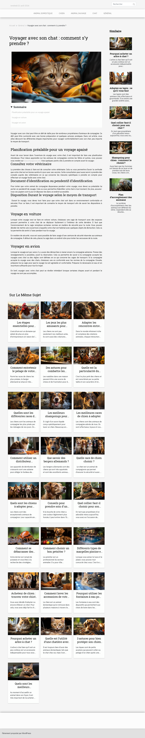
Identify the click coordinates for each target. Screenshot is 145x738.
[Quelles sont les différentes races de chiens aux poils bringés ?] (23, 400)
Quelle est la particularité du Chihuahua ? (89, 371)
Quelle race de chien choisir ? (89, 459)
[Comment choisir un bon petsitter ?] (56, 536)
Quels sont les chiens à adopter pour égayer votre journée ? (23, 508)
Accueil (12, 25)
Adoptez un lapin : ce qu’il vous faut (121, 89)
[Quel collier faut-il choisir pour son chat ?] (121, 112)
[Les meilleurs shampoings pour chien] (56, 400)
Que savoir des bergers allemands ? (56, 459)
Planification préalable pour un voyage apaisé (31, 112)
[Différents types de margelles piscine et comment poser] (89, 536)
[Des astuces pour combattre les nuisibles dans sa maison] (56, 355)
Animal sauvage (78, 13)
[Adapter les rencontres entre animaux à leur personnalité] (89, 310)
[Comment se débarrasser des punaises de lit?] (23, 536)
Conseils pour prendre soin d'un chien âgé (56, 506)
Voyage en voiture (19, 117)
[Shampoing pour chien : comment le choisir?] (121, 147)
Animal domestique (43, 13)
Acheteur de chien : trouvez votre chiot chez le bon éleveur (23, 597)
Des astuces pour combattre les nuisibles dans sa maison (56, 372)
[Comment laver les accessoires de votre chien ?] (56, 581)
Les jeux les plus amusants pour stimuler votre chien (56, 326)
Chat (95, 13)
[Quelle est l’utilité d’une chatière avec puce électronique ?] (56, 626)
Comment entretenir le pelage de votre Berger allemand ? (23, 371)
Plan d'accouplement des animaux (121, 197)
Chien (62, 13)
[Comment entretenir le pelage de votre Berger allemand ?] (23, 355)
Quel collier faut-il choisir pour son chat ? (121, 125)
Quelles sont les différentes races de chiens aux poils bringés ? (23, 418)
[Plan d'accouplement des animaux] (121, 184)
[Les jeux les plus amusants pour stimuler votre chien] (56, 310)
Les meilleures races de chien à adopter (89, 414)
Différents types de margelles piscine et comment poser (89, 552)
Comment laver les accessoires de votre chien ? (56, 597)
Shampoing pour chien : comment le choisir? (121, 160)
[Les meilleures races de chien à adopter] (89, 400)
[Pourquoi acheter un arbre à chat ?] (121, 43)
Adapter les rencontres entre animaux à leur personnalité (89, 327)
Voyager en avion (19, 123)
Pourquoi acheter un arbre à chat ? (121, 55)
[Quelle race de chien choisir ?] (89, 445)
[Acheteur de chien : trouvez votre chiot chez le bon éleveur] (23, 581)
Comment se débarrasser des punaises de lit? (23, 552)
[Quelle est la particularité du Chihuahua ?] (89, 355)
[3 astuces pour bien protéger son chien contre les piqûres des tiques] (89, 626)
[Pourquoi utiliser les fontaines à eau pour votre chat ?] (89, 581)
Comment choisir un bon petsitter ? (56, 550)
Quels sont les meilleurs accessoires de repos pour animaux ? (23, 688)
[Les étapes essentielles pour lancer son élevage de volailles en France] (23, 310)
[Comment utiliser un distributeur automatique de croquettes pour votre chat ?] (23, 445)
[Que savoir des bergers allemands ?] (56, 445)
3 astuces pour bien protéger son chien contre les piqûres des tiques (89, 643)
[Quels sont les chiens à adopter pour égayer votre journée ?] (23, 491)
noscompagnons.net (32, 161)
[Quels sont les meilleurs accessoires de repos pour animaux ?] (23, 671)
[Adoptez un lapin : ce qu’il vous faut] (121, 78)
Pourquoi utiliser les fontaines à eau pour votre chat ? (89, 597)
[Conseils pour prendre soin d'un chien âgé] (56, 491)
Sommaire (19, 107)
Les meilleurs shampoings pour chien (56, 416)
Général (108, 13)
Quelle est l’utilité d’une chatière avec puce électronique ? (56, 642)
